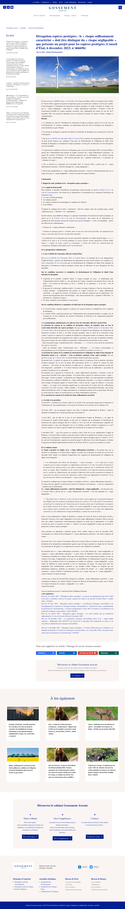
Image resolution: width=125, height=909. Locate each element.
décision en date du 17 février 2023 (53, 358)
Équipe (55, 2)
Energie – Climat (70, 15)
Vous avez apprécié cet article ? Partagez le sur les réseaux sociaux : (69, 646)
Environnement (55, 15)
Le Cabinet (36, 2)
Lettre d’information (70, 2)
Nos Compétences (61, 838)
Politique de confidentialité (79, 905)
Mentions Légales (65, 905)
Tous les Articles (39, 15)
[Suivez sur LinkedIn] (8, 7)
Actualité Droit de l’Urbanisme (49, 891)
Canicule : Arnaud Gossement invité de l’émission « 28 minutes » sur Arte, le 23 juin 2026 (18, 84)
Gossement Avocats (12, 28)
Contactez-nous (93, 836)
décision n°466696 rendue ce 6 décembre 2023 (63, 101)
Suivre (84, 867)
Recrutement (82, 2)
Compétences (45, 2)
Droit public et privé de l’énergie (24, 887)
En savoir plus (29, 836)
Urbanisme (84, 15)
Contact (90, 2)
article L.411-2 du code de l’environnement (70, 218)
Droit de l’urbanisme (20, 889)
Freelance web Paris (94, 905)
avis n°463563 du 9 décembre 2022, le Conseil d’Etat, (66, 258)
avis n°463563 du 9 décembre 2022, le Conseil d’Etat (66, 138)
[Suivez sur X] (4, 7)
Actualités (23, 28)
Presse (61, 2)
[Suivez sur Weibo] (11, 7)
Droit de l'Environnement (36, 28)
